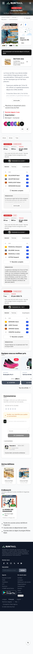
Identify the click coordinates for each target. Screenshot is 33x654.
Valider (23, 570)
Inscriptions (21, 586)
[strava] (14, 563)
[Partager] (27, 129)
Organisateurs (22, 584)
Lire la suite (16, 100)
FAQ (16, 602)
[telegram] (18, 563)
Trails (3, 580)
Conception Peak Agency (10, 604)
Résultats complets (17, 190)
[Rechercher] (28, 643)
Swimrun (4, 586)
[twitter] (7, 563)
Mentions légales (7, 602)
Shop (19, 590)
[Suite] (28, 367)
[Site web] (21, 25)
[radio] (6, 409)
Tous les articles (24, 388)
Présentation (9, 195)
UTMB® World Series (8, 588)
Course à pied (5, 17)
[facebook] (25, 25)
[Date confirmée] (3, 514)
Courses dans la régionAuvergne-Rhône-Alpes (17, 532)
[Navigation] (3, 3)
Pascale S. (13, 445)
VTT (3, 584)
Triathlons (5, 582)
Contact (20, 578)
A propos (20, 580)
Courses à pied (6, 578)
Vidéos (20, 592)
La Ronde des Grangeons (7, 510)
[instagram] (11, 563)
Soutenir (20, 595)
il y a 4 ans (12, 449)
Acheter (12, 382)
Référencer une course (24, 582)
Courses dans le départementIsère (15, 528)
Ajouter (28, 18)
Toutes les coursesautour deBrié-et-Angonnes (15, 524)
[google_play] (21, 563)
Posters (20, 588)
